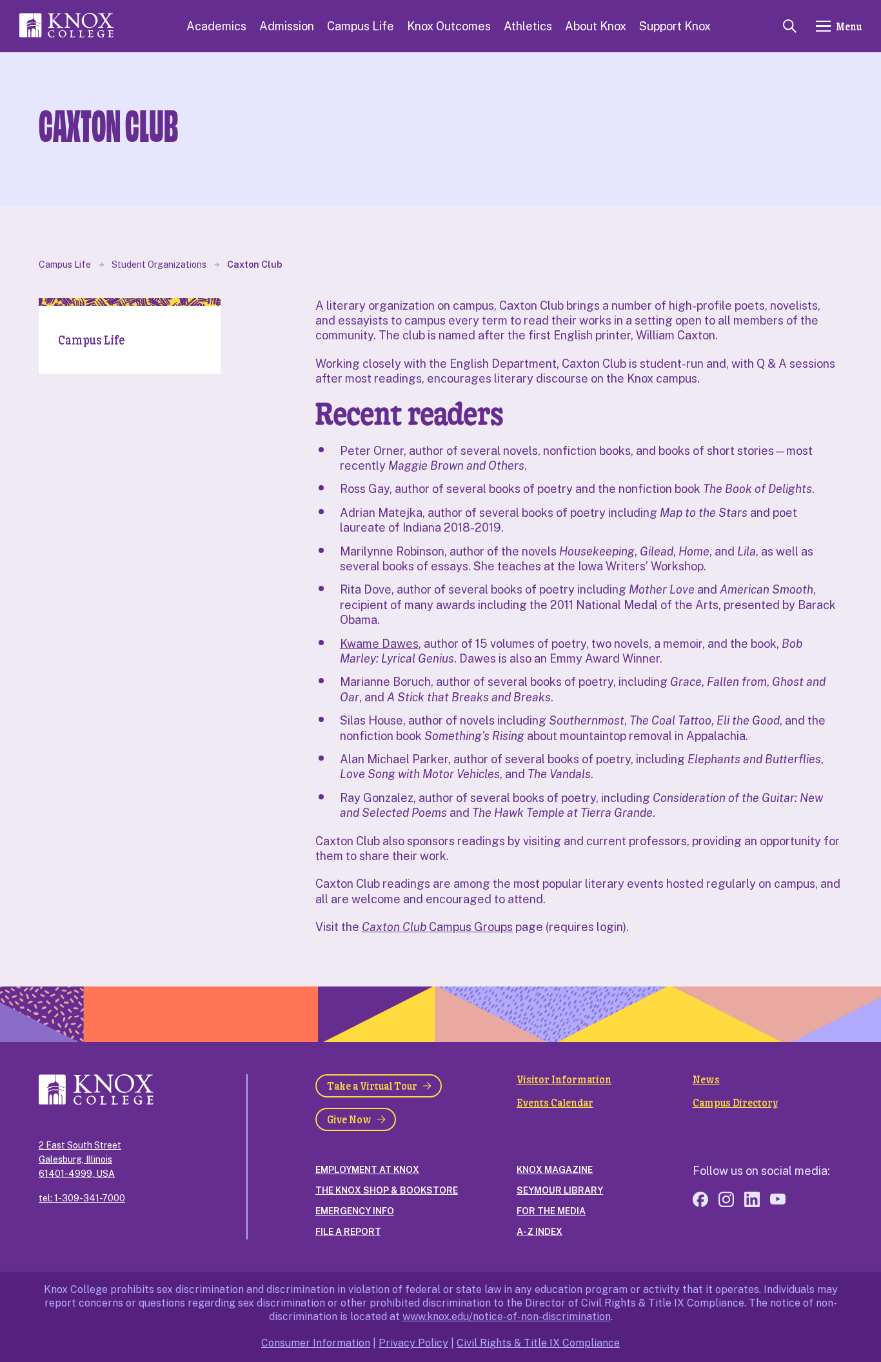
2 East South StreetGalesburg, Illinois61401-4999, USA (80, 1159)
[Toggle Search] (790, 26)
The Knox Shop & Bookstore (386, 1190)
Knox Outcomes (449, 26)
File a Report (348, 1232)
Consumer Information (315, 1343)
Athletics (528, 26)
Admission (286, 26)
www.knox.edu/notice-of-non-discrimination (506, 1316)
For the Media (551, 1211)
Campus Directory (735, 1102)
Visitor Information (564, 1079)
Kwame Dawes (379, 643)
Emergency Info (354, 1211)
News (706, 1079)
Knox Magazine (555, 1170)
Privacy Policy (413, 1343)
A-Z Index (539, 1232)
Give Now (349, 1119)
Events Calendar (555, 1102)
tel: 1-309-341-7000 (82, 1198)
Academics (216, 26)
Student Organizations (159, 264)
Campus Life (360, 26)
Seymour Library (560, 1190)
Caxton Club (254, 264)
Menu (849, 26)
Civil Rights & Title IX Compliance (538, 1343)
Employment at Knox (367, 1170)
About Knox (595, 26)
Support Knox (675, 26)
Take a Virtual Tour (372, 1085)
